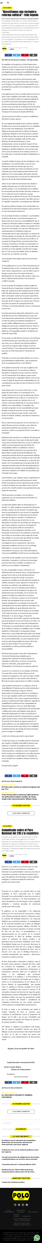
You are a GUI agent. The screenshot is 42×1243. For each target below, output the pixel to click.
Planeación (26, 1216)
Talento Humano (16, 1215)
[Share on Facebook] (8, 55)
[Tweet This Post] (16, 55)
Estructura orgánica (21, 1211)
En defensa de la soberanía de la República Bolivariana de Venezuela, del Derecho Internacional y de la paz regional (19, 1142)
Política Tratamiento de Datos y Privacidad (22, 1219)
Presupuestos (33, 1212)
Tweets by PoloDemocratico (13, 1182)
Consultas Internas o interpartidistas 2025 (19, 1164)
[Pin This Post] (25, 55)
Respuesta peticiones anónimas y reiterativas (22, 1224)
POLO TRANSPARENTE (9, 1211)
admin (12, 49)
